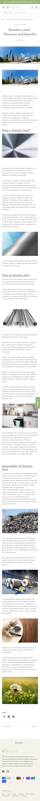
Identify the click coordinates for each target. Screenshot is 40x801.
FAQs (14, 794)
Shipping (21, 794)
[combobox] (20, 12)
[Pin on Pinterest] (13, 716)
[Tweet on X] (4, 716)
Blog (8, 19)
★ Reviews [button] (38, 403)
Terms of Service (30, 794)
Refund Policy (15, 796)
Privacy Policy (6, 796)
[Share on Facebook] (9, 716)
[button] (36, 7)
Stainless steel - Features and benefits (22, 19)
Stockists (24, 796)
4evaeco (9, 791)
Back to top (19, 743)
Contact (9, 794)
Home (3, 19)
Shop (3, 794)
